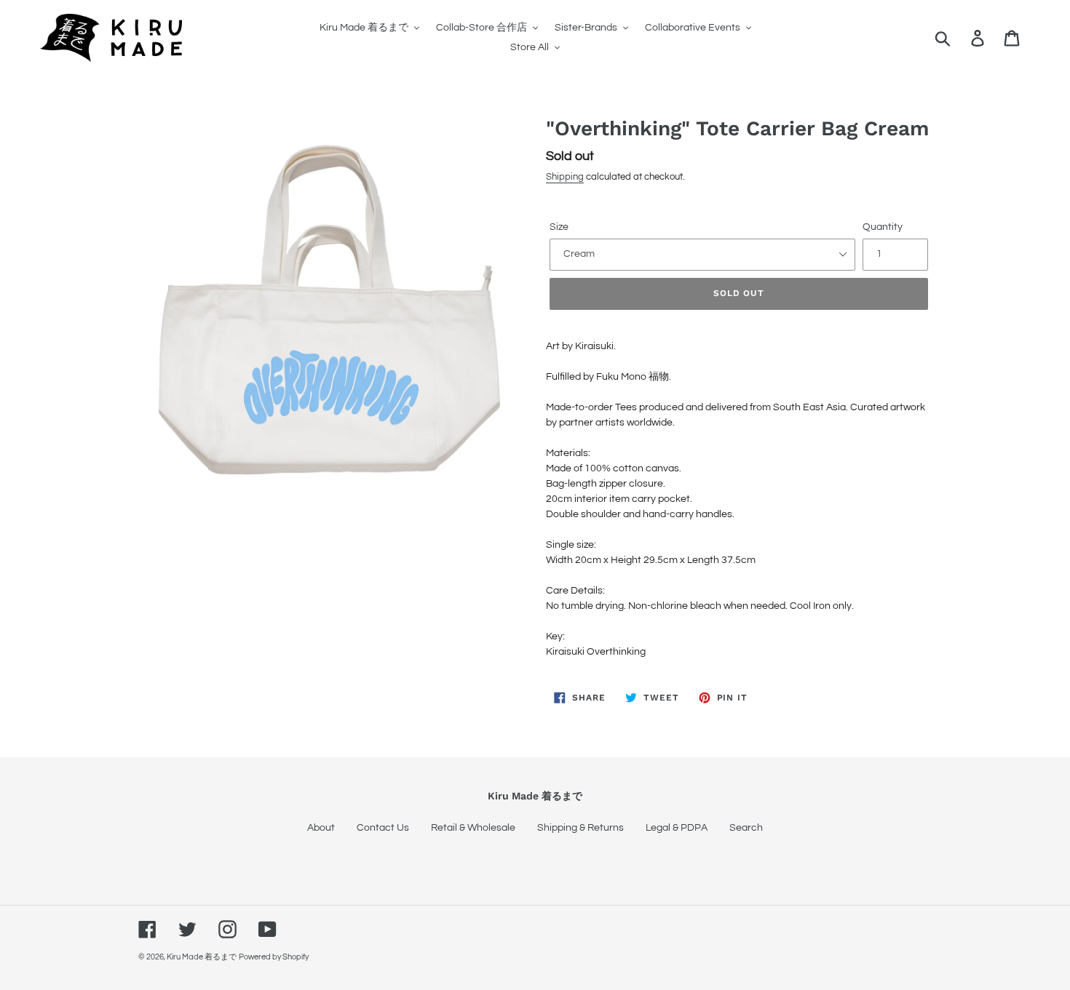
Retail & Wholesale (473, 828)
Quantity (883, 227)
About (321, 828)
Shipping (565, 177)
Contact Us (383, 828)
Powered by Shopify (274, 957)
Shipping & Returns (580, 828)
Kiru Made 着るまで (202, 957)
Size (559, 227)
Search (746, 828)
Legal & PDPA (677, 828)
